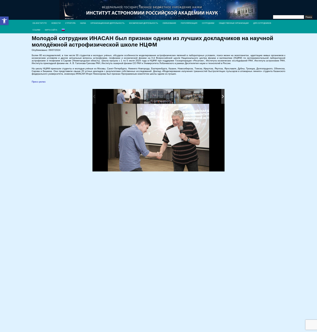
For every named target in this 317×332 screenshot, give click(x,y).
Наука (83, 23)
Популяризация (189, 23)
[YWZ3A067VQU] (128, 96)
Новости (56, 23)
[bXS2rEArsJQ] (159, 97)
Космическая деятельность (143, 23)
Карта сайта (51, 30)
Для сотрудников (262, 23)
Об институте (40, 23)
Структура (70, 23)
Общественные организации (234, 23)
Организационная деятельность (107, 23)
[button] (4, 21)
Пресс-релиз (38, 81)
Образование (169, 23)
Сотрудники (208, 23)
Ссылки (36, 30)
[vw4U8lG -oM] (189, 97)
